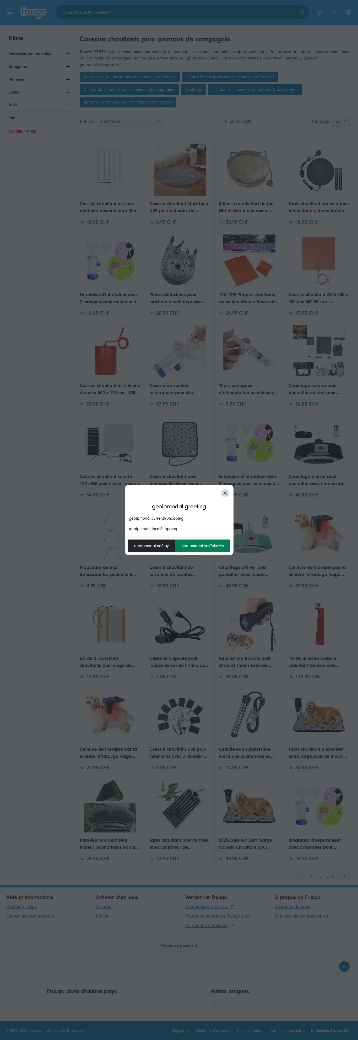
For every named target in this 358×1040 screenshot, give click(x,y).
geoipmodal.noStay (151, 545)
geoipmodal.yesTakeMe (202, 545)
